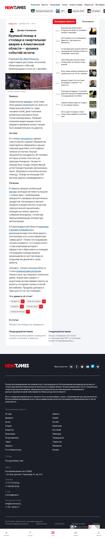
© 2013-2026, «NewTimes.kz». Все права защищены (24, 521)
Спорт (65, 5)
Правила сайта (41, 524)
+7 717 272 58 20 (12, 483)
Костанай (56, 430)
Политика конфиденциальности (16, 524)
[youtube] (88, 367)
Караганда (57, 426)
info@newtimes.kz (13, 504)
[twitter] (92, 367)
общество (27, 324)
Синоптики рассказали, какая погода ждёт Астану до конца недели (73, 62)
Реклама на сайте (78, 524)
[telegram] (98, 367)
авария (28, 101)
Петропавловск (12, 438)
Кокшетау (9, 430)
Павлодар (56, 434)
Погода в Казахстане (14, 461)
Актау (7, 422)
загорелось (27, 138)
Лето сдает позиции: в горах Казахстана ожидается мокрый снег (73, 114)
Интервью (100, 5)
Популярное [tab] (88, 21)
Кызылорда (10, 434)
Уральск (8, 446)
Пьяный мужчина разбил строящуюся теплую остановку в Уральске (27, 336)
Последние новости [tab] (64, 21)
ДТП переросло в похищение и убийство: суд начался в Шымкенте (73, 40)
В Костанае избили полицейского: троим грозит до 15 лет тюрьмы (74, 72)
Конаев (55, 450)
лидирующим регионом (28, 271)
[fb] (77, 367)
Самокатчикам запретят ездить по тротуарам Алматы (74, 104)
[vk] (71, 367)
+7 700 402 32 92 (12, 486)
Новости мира (76, 5)
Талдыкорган (58, 438)
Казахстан (16, 324)
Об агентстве (59, 524)
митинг (13, 191)
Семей (55, 418)
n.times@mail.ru (12, 495)
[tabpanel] (76, 73)
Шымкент (9, 418)
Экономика (55, 5)
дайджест (39, 324)
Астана (8, 414)
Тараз (7, 442)
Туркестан (57, 442)
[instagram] (82, 367)
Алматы (55, 414)
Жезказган (57, 446)
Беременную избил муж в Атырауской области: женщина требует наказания (73, 30)
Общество (89, 5)
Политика (35, 5)
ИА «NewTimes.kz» (29, 59)
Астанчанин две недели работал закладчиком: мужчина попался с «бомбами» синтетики (74, 51)
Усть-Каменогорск (13, 450)
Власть (45, 5)
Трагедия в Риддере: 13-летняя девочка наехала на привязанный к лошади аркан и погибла (74, 93)
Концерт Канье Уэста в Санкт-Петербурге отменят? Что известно (73, 82)
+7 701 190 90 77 (12, 507)
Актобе (55, 422)
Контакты (96, 524)
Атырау (8, 426)
